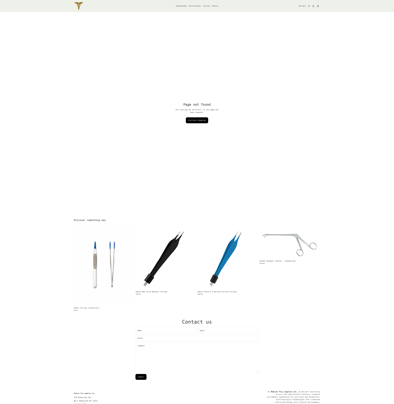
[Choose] (131, 303)
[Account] (313, 6)
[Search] (309, 6)
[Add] (193, 286)
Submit (141, 377)
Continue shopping (197, 120)
